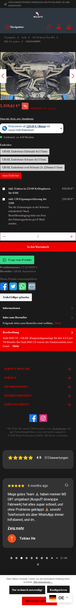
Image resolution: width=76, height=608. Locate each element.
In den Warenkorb (38, 246)
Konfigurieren (58, 589)
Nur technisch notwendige (27, 589)
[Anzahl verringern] (4, 236)
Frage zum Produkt (19, 259)
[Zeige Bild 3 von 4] (41, 96)
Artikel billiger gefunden (16, 297)
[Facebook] (33, 418)
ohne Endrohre (10, 175)
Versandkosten (59, 428)
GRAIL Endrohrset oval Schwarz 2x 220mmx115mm (32, 167)
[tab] (38, 339)
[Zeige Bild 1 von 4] (26, 96)
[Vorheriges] (3, 76)
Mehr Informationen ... (43, 582)
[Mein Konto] (59, 27)
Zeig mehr (16, 528)
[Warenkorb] (69, 27)
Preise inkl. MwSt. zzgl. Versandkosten (17, 119)
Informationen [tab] (11, 308)
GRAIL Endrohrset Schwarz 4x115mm (24, 159)
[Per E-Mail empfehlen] (32, 286)
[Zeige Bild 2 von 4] (34, 96)
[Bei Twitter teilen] (13, 286)
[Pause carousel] (38, 564)
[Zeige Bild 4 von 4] (49, 96)
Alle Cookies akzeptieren (39, 600)
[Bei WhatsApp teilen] (22, 286)
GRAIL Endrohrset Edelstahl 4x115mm (24, 151)
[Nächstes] (73, 76)
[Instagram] (43, 418)
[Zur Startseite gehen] (38, 15)
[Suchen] (48, 27)
